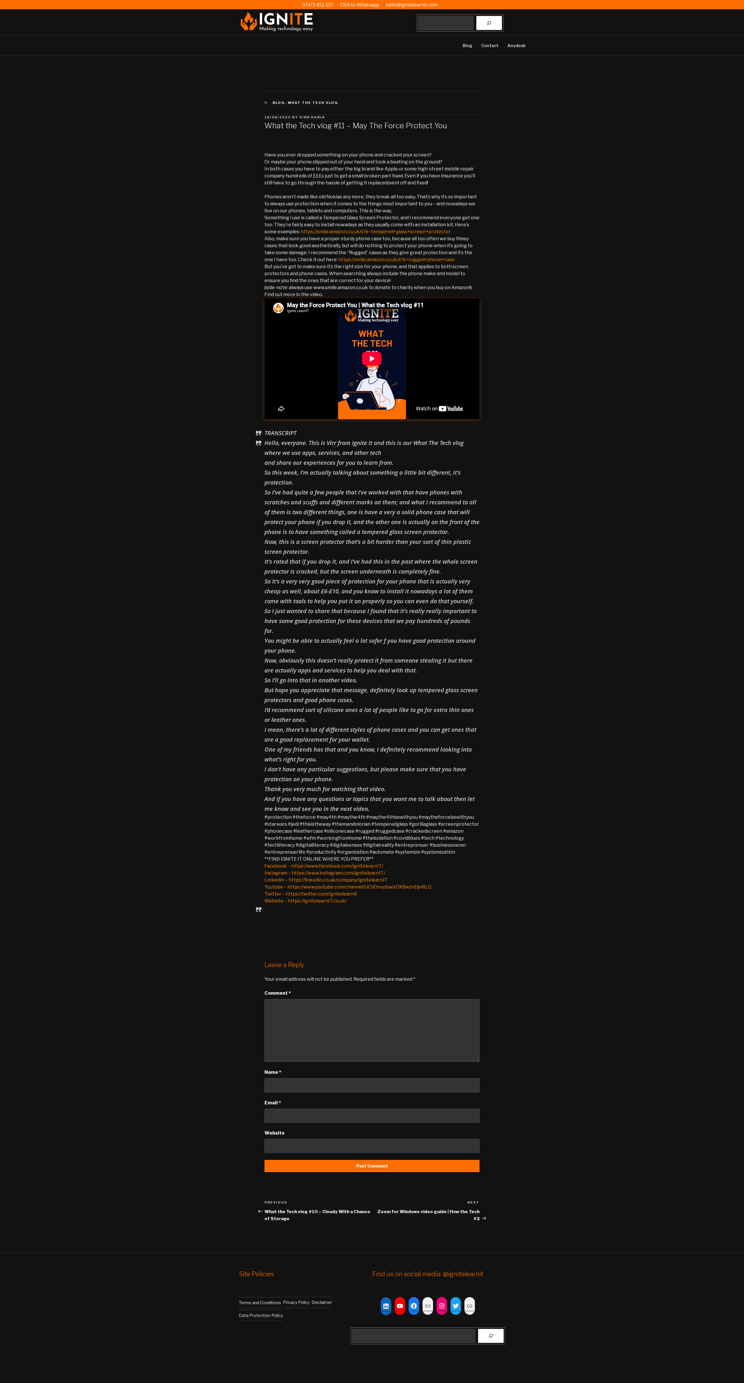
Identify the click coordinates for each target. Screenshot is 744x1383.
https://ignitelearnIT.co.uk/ (317, 901)
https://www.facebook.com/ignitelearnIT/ (337, 866)
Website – (276, 901)
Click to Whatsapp (360, 4)
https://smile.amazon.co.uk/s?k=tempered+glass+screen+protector (376, 231)
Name (272, 1072)
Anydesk (516, 45)
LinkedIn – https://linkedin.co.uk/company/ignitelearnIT (326, 880)
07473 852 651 (317, 4)
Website (274, 1133)
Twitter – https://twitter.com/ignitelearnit (310, 894)
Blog (467, 45)
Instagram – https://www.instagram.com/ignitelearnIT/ (324, 873)
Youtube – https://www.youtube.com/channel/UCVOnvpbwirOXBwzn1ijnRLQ (347, 887)
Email (272, 1103)
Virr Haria (312, 117)
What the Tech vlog (313, 103)
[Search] (489, 23)
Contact (489, 45)
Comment (277, 993)
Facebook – (277, 866)
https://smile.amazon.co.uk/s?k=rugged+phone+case (396, 259)
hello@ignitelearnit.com (412, 4)
